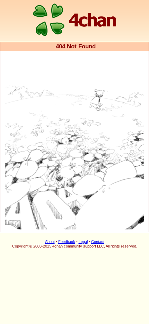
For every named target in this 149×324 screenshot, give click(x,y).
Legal (83, 242)
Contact (97, 242)
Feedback (66, 242)
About (50, 242)
